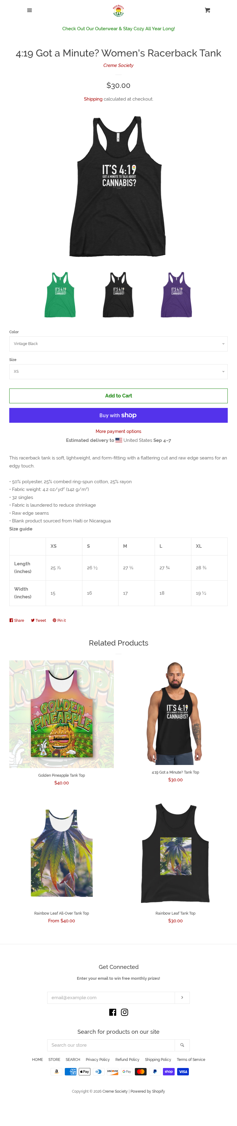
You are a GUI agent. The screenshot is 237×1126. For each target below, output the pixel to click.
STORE (54, 1059)
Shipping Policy (158, 1059)
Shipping (93, 99)
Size (12, 360)
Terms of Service (191, 1059)
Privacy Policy (98, 1059)
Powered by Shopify (148, 1091)
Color (14, 332)
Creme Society (118, 65)
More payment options (118, 431)
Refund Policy (127, 1059)
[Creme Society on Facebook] (113, 1013)
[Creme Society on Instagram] (124, 1013)
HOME (37, 1059)
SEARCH (73, 1059)
